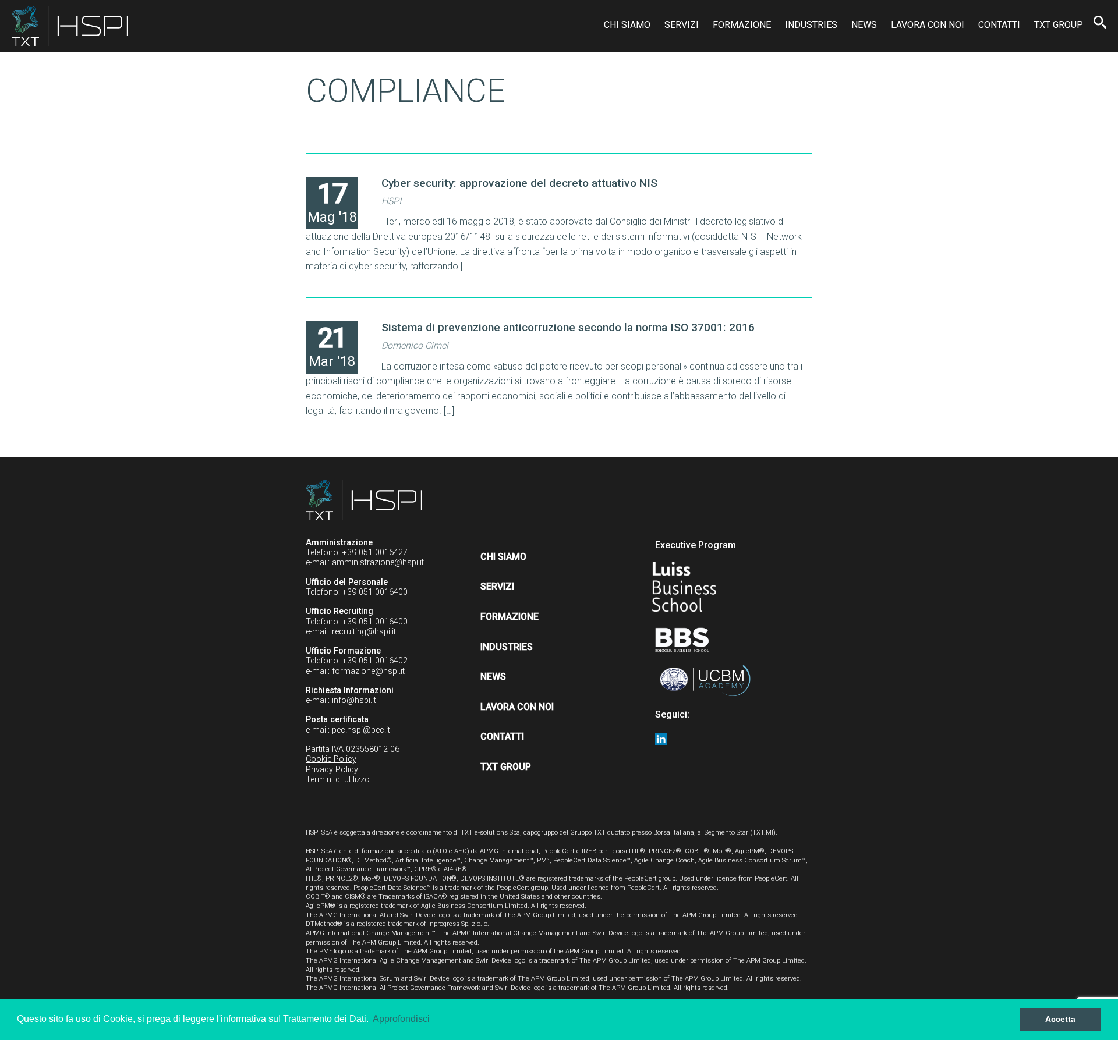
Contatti (999, 24)
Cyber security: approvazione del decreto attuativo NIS (519, 183)
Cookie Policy (331, 759)
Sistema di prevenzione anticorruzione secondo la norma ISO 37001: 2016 (568, 327)
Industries (811, 24)
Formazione (742, 24)
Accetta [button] (1060, 1019)
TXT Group (1058, 24)
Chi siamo (627, 24)
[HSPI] (70, 26)
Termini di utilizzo (338, 780)
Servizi (681, 24)
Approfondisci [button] (401, 1019)
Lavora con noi (927, 24)
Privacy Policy (332, 770)
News (864, 24)
